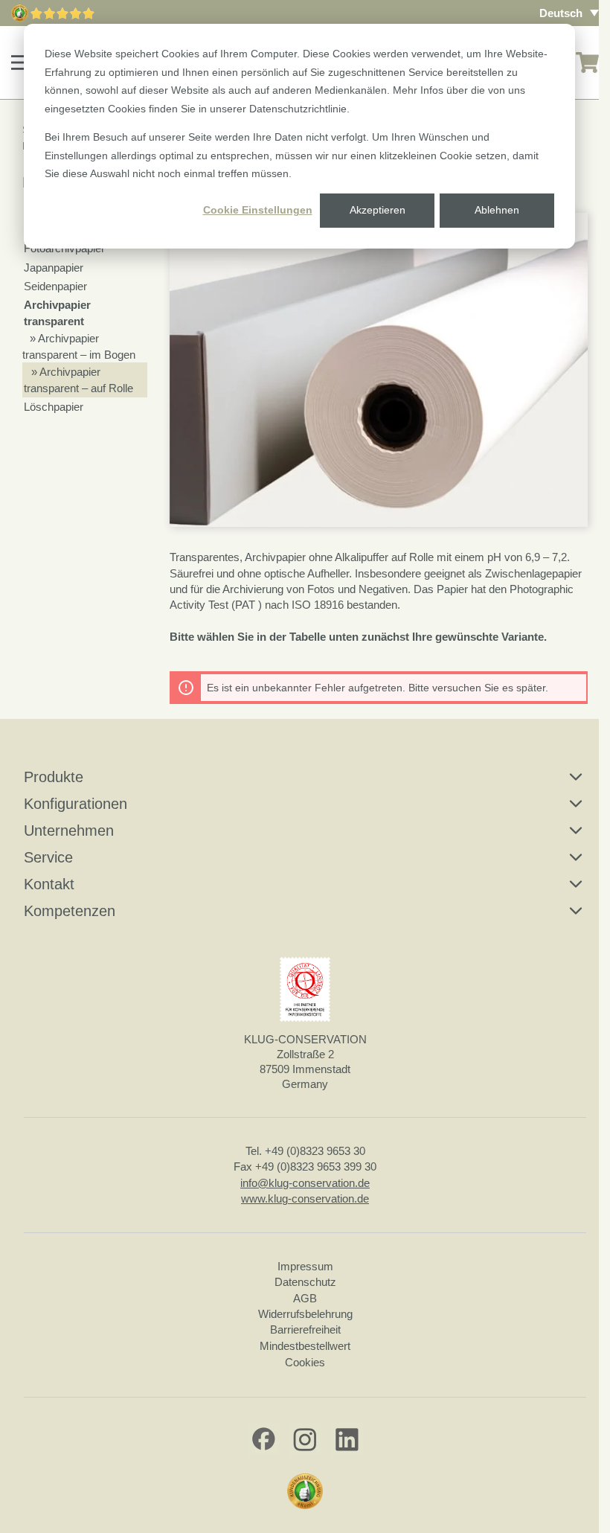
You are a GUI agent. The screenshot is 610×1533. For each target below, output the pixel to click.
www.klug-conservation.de (305, 1198)
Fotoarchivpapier (64, 248)
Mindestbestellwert (305, 1346)
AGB (305, 1298)
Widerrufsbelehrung (305, 1314)
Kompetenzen (69, 911)
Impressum (305, 1266)
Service (48, 857)
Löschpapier (53, 406)
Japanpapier (53, 267)
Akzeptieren (377, 210)
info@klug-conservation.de (305, 1183)
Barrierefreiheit (305, 1329)
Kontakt (49, 884)
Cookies (305, 1362)
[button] (21, 62)
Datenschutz (305, 1282)
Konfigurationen (75, 804)
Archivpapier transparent (57, 312)
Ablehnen (497, 210)
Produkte (53, 777)
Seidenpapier (55, 286)
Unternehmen (69, 830)
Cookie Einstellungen (257, 210)
